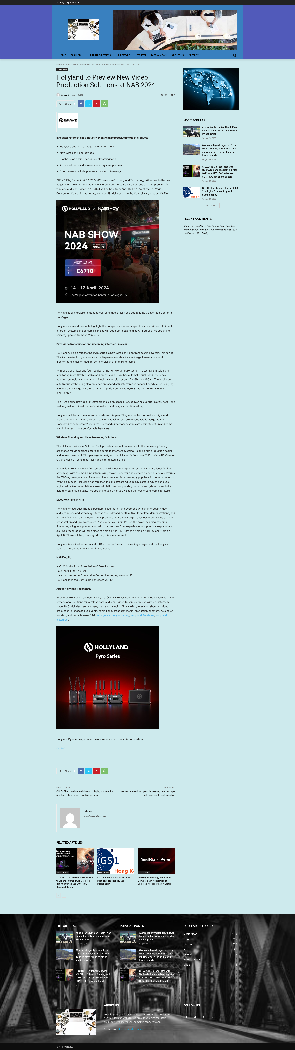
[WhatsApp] (104, 103)
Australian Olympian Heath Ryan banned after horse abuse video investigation (220, 130)
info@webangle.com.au (130, 1029)
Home (59, 64)
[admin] (58, 95)
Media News (70, 64)
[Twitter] (88, 103)
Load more (210, 205)
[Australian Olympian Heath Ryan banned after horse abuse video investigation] (191, 131)
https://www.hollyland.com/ (112, 615)
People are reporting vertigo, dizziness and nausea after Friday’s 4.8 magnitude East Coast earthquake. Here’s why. (210, 229)
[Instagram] (195, 1016)
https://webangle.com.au (95, 816)
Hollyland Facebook (142, 615)
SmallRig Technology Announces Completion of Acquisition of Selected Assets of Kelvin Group (154, 880)
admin (67, 95)
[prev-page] (58, 895)
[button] (234, 55)
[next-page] (64, 895)
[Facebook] (81, 103)
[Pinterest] (96, 103)
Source (60, 748)
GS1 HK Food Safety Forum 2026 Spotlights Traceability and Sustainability (113, 880)
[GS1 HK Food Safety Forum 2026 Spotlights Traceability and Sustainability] (116, 861)
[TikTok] (203, 1016)
